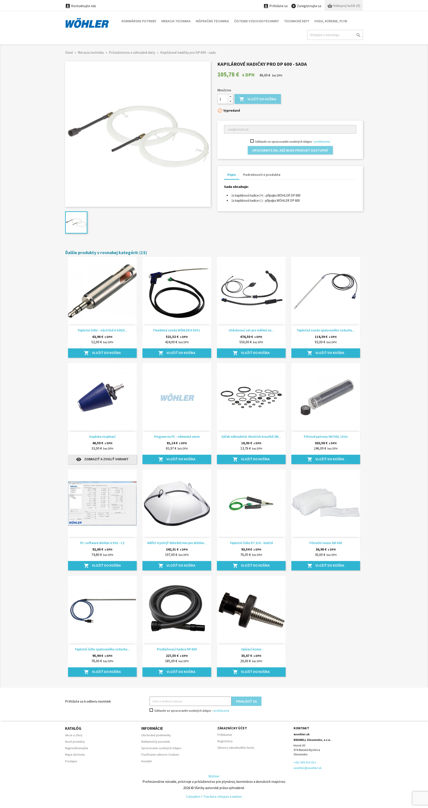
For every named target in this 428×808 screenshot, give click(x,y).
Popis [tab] (231, 175)
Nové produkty (75, 742)
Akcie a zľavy (73, 735)
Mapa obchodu (75, 754)
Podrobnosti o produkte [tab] (261, 175)
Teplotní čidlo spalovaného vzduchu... (102, 649)
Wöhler (214, 776)
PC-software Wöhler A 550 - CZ (102, 543)
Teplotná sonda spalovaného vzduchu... (326, 330)
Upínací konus (251, 649)
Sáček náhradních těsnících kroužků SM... (251, 436)
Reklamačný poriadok (155, 742)
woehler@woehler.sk (308, 768)
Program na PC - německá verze (177, 436)
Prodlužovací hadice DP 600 (177, 649)
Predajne (71, 761)
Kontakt (146, 761)
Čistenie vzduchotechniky (256, 21)
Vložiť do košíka (257, 99)
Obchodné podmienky (156, 735)
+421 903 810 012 (305, 762)
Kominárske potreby (138, 21)
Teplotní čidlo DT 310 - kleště (251, 543)
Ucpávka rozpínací (102, 436)
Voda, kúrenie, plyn (330, 21)
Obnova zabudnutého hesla (235, 748)
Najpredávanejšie (76, 748)
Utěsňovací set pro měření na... (251, 330)
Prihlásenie (224, 735)
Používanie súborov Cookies (160, 754)
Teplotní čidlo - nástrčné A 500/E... (102, 330)
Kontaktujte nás (80, 6)
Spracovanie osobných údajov (161, 748)
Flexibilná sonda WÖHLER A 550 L (176, 330)
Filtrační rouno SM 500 (325, 543)
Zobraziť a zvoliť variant (102, 459)
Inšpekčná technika (212, 21)
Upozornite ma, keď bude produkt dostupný (290, 150)
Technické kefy (296, 21)
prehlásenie (322, 142)
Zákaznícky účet (232, 728)
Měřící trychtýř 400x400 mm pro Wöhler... (176, 543)
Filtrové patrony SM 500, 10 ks (326, 436)
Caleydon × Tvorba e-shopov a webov (214, 796)
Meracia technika (176, 21)
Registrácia (225, 741)
